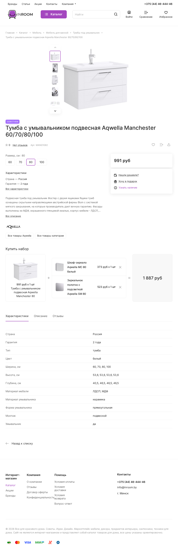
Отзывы (58, 316)
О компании (34, 481)
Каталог (11, 485)
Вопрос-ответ (63, 503)
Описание (40, 316)
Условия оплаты (64, 481)
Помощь (60, 475)
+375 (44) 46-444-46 (158, 4)
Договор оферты (37, 492)
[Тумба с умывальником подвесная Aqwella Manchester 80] (95, 79)
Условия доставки (60, 488)
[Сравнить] (161, 144)
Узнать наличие (128, 187)
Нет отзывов (20, 145)
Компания (33, 475)
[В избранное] (153, 144)
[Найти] (115, 14)
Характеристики (17, 316)
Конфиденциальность (40, 497)
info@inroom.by (127, 487)
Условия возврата (60, 496)
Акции (10, 490)
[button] (55, 111)
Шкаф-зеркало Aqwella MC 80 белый (77, 267)
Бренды (10, 495)
